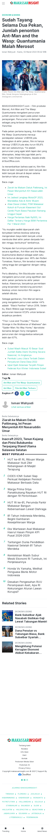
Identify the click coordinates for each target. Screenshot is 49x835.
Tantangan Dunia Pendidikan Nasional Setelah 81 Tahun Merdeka (25, 545)
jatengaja (36, 813)
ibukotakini (37, 809)
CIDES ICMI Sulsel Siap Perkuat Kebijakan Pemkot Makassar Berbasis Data (24, 479)
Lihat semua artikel (21, 407)
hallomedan (25, 802)
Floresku (22, 794)
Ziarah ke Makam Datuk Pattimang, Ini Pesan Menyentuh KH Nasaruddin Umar (27, 191)
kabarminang (8, 798)
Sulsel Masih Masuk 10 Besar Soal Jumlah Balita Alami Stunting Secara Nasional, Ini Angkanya (26, 352)
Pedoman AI (24, 765)
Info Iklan (24, 752)
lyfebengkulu (15, 817)
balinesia (25, 805)
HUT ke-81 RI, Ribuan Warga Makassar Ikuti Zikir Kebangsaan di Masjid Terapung (25, 464)
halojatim (7, 809)
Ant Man (7, 388)
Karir (25, 755)
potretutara (8, 802)
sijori (36, 805)
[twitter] (27, 393)
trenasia (9, 794)
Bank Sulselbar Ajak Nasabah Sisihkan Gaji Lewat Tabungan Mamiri (31, 618)
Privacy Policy (24, 768)
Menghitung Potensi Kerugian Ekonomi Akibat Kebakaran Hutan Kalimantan (28, 649)
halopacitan (22, 809)
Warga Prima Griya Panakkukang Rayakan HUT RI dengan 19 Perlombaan (27, 492)
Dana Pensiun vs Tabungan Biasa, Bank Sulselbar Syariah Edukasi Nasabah (30, 634)
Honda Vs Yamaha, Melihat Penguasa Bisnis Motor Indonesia (24, 572)
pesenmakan (32, 817)
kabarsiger (24, 798)
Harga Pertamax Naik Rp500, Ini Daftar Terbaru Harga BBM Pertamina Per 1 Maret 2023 (27, 220)
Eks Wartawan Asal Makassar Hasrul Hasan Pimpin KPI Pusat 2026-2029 (26, 532)
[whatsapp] (22, 393)
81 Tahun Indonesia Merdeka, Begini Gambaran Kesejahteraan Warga (26, 519)
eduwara (23, 813)
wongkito (38, 798)
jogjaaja (35, 794)
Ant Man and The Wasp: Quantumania (22, 382)
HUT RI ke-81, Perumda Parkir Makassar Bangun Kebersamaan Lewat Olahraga (26, 506)
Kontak (24, 758)
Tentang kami (24, 745)
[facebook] (17, 393)
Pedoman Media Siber (24, 761)
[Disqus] (24, 695)
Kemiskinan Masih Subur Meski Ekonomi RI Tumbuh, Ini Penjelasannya (27, 559)
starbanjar (11, 805)
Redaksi (24, 749)
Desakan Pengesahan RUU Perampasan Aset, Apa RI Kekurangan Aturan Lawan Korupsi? (24, 586)
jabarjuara (9, 813)
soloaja (39, 802)
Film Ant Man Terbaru (25, 388)
